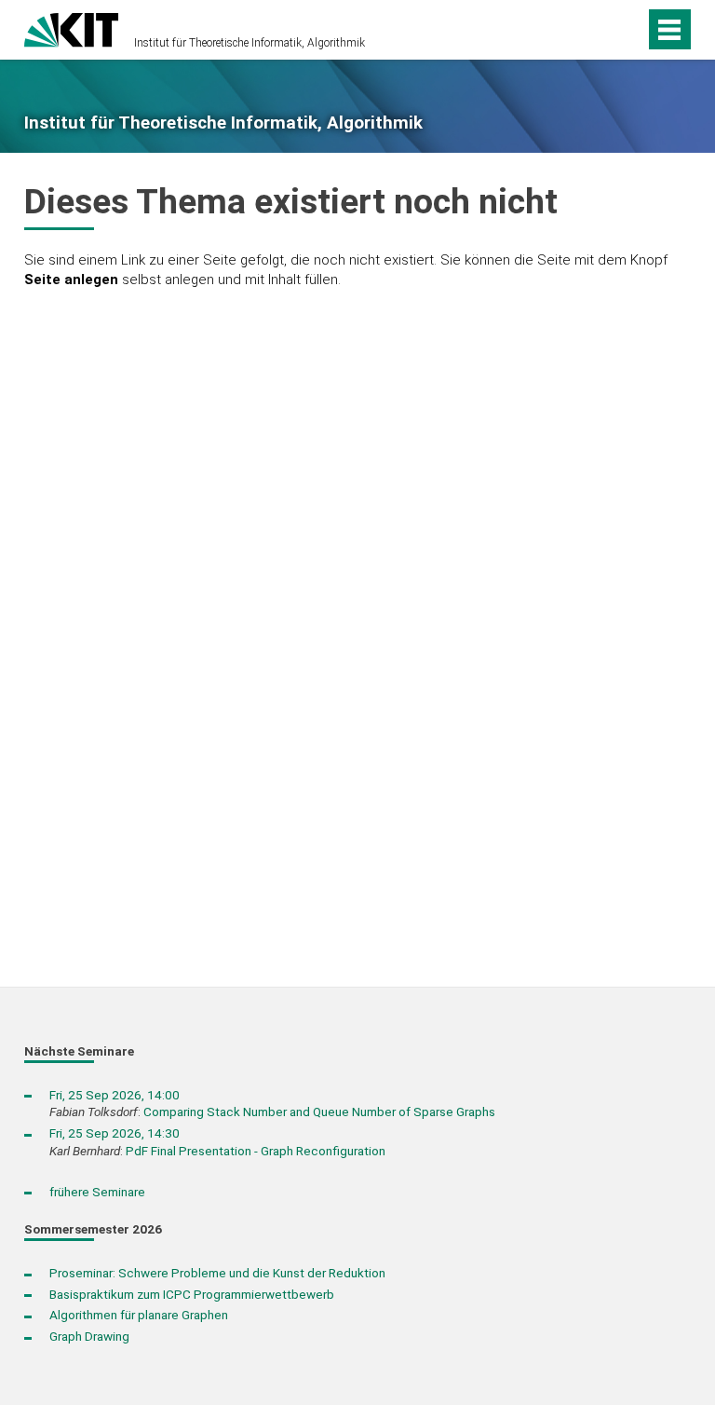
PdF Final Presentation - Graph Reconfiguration (255, 1150)
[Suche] (599, 30)
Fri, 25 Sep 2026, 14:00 (114, 1094)
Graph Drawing (89, 1336)
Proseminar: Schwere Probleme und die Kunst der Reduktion (217, 1272)
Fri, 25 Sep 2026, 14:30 (114, 1132)
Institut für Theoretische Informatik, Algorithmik (249, 42)
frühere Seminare (97, 1191)
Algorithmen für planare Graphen (138, 1314)
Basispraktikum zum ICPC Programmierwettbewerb (191, 1294)
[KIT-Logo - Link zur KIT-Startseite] (71, 28)
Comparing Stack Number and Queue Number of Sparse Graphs (319, 1111)
